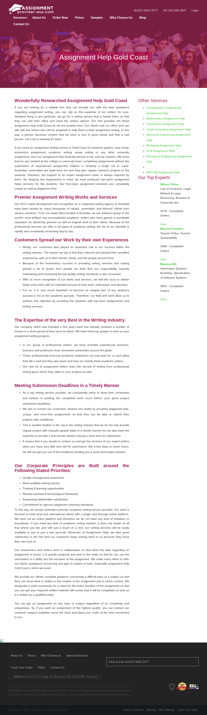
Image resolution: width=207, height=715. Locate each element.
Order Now (60, 17)
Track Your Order (22, 667)
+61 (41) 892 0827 (175, 10)
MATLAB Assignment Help (163, 172)
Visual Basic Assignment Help (165, 124)
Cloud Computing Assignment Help (168, 129)
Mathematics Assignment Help (165, 118)
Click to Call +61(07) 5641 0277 (129, 661)
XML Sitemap (167, 709)
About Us (39, 17)
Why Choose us (51, 655)
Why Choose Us (121, 17)
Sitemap (151, 709)
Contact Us (21, 24)
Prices (79, 17)
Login (195, 10)
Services (19, 17)
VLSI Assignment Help (160, 150)
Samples (97, 17)
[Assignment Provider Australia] (38, 8)
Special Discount (77, 655)
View (163, 224)
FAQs (41, 667)
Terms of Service (133, 709)
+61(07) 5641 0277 (145, 10)
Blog (142, 17)
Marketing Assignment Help (163, 145)
